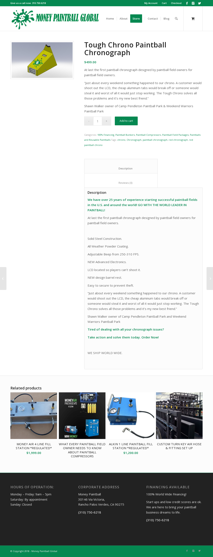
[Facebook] (187, 3)
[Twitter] (199, 3)
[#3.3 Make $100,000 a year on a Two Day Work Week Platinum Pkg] (3, 278)
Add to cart (126, 121)
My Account (150, 3)
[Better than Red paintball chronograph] (42, 60)
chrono (121, 139)
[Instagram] (193, 3)
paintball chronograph (155, 139)
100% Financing (105, 134)
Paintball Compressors (148, 134)
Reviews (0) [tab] (121, 183)
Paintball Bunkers (125, 134)
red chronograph (178, 139)
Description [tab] (121, 168)
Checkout (176, 3)
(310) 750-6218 (89, 512)
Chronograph (134, 139)
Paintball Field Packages (175, 134)
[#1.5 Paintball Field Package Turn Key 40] (210, 278)
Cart (164, 3)
